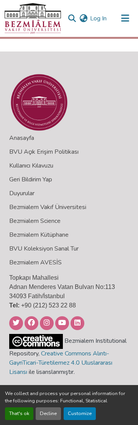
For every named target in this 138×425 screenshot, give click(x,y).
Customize (80, 413)
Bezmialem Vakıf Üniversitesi (47, 207)
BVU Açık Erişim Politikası (44, 152)
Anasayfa (21, 138)
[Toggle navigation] (125, 18)
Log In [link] (98, 18)
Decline (48, 413)
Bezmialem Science (35, 221)
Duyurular (21, 193)
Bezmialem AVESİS (35, 262)
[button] (33, 18)
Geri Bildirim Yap (30, 179)
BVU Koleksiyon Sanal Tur (44, 249)
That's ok (19, 413)
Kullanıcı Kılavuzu (31, 166)
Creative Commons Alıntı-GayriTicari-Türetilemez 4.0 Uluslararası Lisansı (60, 362)
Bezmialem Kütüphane (39, 235)
